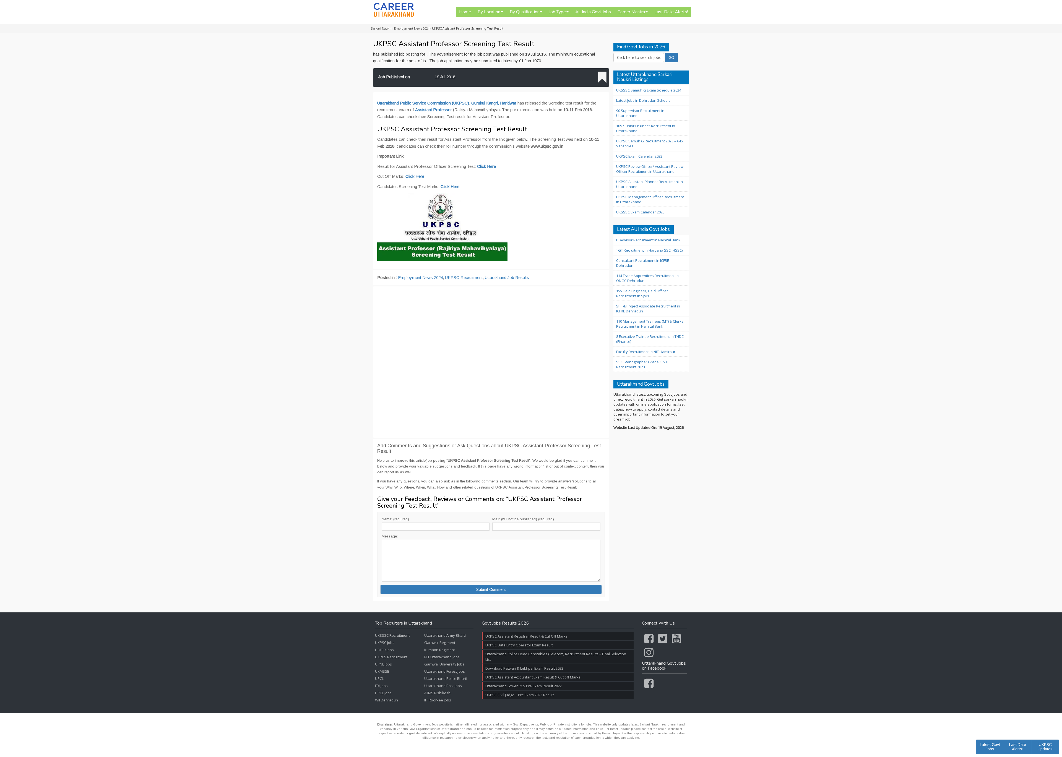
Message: (390, 536)
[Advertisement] (491, 362)
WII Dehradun (386, 700)
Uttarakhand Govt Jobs (641, 384)
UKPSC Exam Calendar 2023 (639, 156)
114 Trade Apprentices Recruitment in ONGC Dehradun (647, 278)
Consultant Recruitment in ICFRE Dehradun (642, 263)
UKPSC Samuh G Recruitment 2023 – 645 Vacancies (649, 143)
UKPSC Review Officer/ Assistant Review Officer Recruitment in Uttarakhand (649, 169)
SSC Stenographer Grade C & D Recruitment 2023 (642, 364)
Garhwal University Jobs (444, 664)
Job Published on (394, 76)
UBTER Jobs (384, 649)
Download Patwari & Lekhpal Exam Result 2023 (524, 668)
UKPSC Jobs (384, 642)
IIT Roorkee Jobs (437, 700)
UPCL (379, 678)
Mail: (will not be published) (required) (523, 519)
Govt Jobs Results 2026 (505, 623)
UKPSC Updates (1045, 746)
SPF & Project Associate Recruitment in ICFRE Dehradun (648, 309)
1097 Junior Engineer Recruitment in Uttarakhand (645, 128)
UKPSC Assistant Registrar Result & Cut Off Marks (526, 636)
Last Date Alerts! (671, 12)
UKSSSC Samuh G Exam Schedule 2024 (648, 90)
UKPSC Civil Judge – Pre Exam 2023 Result (519, 694)
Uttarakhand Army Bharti (445, 635)
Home (465, 12)
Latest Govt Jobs (990, 746)
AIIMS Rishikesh (437, 692)
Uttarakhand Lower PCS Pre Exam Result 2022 (523, 685)
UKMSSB (382, 671)
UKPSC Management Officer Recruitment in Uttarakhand (650, 199)
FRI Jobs (381, 685)
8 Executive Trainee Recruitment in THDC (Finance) (650, 339)
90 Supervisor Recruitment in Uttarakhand (640, 113)
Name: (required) (395, 519)
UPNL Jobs (383, 664)
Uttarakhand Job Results (507, 277)
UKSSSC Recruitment (392, 635)
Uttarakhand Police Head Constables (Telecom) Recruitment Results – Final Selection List (555, 656)
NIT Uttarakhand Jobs (442, 656)
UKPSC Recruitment (464, 277)
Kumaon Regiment (439, 649)
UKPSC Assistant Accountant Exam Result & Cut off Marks (533, 677)
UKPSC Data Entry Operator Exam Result (519, 645)
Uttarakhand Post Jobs (443, 685)
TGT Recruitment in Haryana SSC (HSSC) (649, 250)
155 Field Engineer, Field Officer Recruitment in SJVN (642, 293)
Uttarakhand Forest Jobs (444, 671)
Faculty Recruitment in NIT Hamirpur (645, 351)
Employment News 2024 (420, 277)
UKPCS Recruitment (391, 656)
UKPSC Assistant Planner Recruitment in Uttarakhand (649, 184)
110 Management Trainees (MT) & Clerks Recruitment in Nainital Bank (649, 324)
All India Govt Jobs (593, 12)
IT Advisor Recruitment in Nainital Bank (648, 239)
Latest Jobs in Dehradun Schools (643, 100)
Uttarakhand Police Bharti (445, 678)
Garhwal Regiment (439, 642)
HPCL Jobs (383, 692)
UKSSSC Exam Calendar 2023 (640, 212)
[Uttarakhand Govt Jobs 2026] (394, 10)
